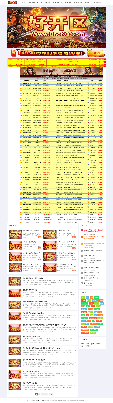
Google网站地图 (62, 400)
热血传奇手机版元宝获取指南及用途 (93, 250)
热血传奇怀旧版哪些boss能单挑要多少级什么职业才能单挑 (42, 348)
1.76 (83, 321)
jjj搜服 (92, 344)
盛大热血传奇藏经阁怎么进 (91, 278)
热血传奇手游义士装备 (90, 255)
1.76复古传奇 (46, 2)
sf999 (88, 306)
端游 (87, 297)
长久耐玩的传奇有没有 (64, 230)
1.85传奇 (68, 2)
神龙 (100, 312)
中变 (87, 315)
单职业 (100, 315)
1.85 (83, 324)
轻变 (92, 315)
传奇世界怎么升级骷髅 (29, 242)
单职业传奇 (79, 2)
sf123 (93, 306)
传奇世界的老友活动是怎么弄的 (33, 278)
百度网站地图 (53, 400)
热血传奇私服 (34, 2)
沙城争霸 (93, 332)
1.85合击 (90, 312)
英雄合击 (59, 259)
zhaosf (96, 303)
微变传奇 (98, 2)
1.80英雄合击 (58, 2)
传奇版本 (98, 306)
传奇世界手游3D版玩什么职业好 (33, 313)
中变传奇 (90, 326)
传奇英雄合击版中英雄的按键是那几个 (35, 301)
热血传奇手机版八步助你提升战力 (34, 360)
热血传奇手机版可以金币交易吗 (92, 267)
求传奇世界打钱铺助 (89, 283)
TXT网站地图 (70, 400)
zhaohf (91, 303)
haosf (101, 303)
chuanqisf (100, 300)
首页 (24, 2)
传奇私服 (98, 344)
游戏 (32, 377)
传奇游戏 (84, 309)
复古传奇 (88, 321)
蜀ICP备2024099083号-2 (80, 400)
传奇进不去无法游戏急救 (64, 264)
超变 (96, 315)
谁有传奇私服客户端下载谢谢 (31, 253)
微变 (83, 315)
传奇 (58, 237)
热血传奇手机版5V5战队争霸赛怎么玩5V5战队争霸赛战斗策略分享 (45, 325)
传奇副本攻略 (85, 329)
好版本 (82, 346)
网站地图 (46, 400)
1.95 (96, 312)
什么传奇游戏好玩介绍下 (31, 371)
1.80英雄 (84, 312)
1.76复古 (97, 309)
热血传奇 (25, 237)
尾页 (51, 394)
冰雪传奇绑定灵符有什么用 (31, 336)
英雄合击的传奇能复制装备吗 (66, 253)
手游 (32, 319)
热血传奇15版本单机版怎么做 (91, 272)
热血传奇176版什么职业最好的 (32, 264)
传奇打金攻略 (85, 332)
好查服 (82, 344)
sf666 (83, 306)
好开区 (88, 346)
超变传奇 (89, 2)
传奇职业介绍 (94, 329)
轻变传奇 (97, 326)
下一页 (46, 394)
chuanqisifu (84, 303)
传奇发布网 (84, 318)
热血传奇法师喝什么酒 (30, 290)
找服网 (88, 344)
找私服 (96, 297)
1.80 (94, 321)
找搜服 (83, 300)
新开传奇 (100, 318)
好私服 (89, 300)
